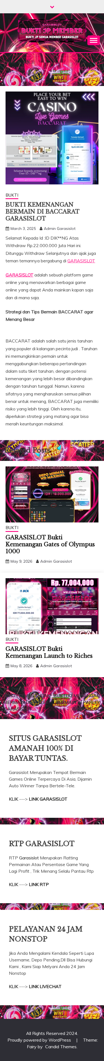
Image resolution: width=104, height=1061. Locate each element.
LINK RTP (39, 884)
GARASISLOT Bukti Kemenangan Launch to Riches (49, 652)
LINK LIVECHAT (45, 986)
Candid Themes (61, 1046)
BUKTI (12, 195)
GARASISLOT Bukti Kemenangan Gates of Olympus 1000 (50, 544)
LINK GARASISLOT (48, 799)
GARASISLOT (81, 260)
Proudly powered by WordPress (39, 1040)
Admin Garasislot (59, 228)
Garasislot (29, 858)
